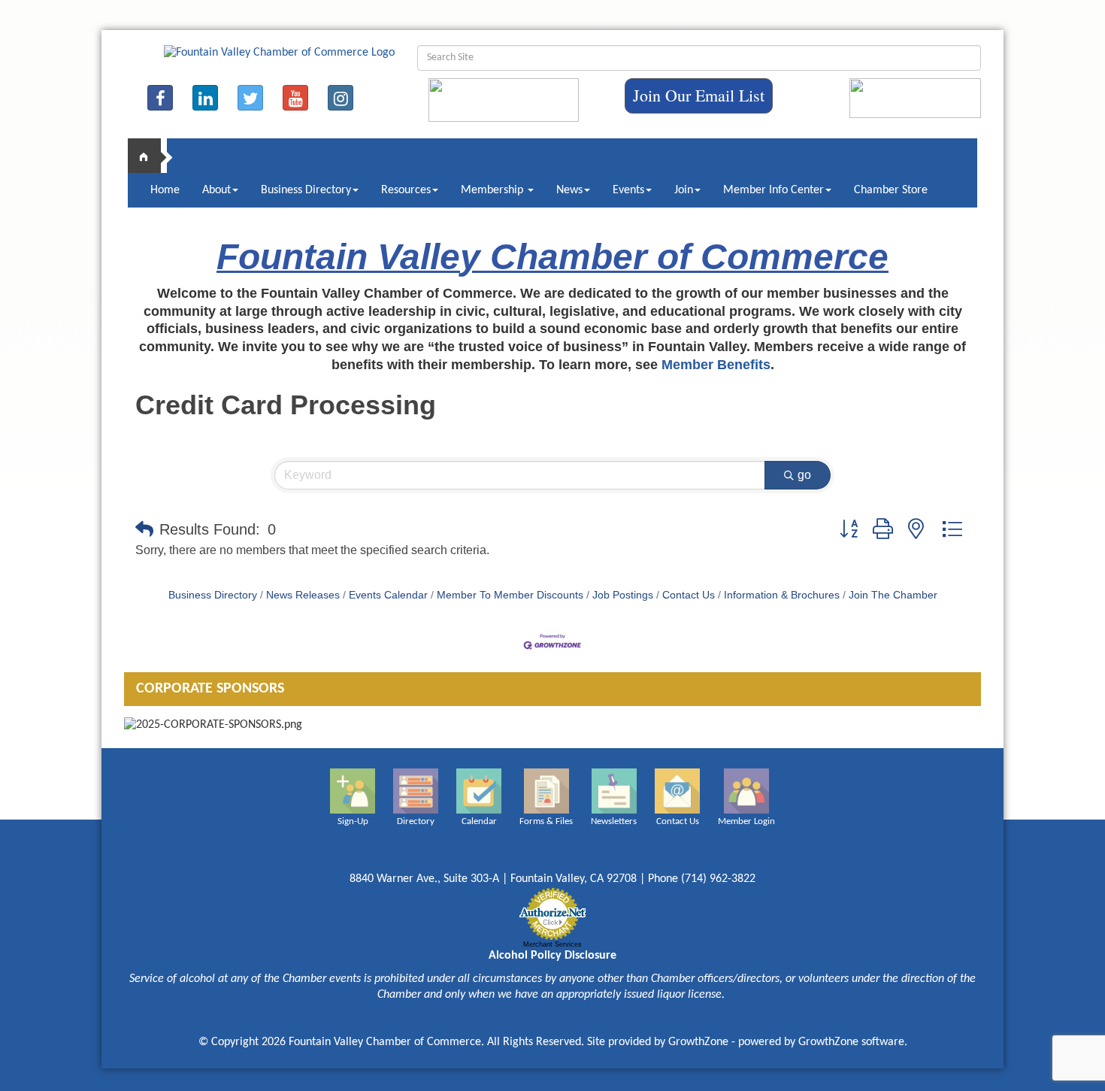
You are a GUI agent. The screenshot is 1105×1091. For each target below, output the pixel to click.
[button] (144, 529)
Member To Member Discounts (510, 595)
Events (628, 190)
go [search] (804, 474)
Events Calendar (388, 595)
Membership (493, 190)
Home (165, 190)
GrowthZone (698, 1042)
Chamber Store (891, 190)
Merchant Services (552, 944)
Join (683, 190)
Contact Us (688, 595)
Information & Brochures (782, 595)
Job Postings (622, 595)
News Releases (303, 595)
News (569, 190)
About (216, 190)
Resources (406, 190)
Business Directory (306, 190)
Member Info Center (773, 190)
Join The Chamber (893, 595)
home (150, 155)
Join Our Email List (698, 95)
